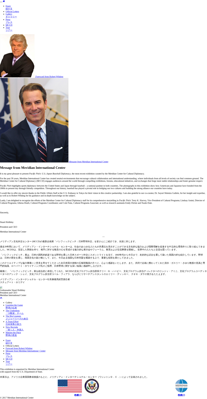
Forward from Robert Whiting (19, 348)
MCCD (9, 25)
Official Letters (12, 11)
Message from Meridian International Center (25, 351)
